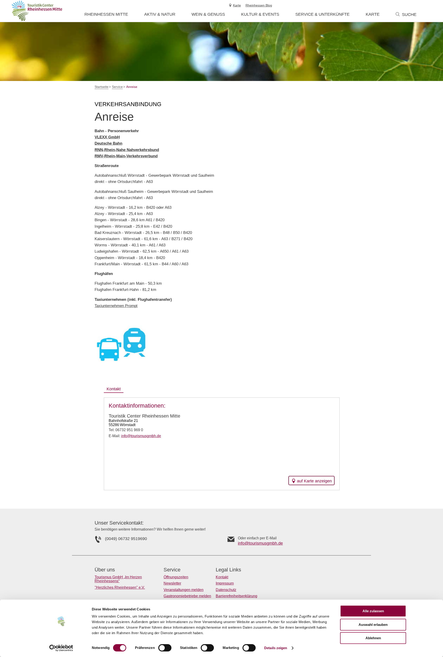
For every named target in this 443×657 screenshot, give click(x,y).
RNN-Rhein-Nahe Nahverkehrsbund (127, 150)
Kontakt (222, 577)
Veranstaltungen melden (184, 590)
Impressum (225, 583)
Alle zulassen (373, 611)
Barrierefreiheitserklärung (236, 596)
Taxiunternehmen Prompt (116, 306)
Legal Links (228, 570)
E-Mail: (135, 436)
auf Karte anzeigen (314, 481)
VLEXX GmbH (107, 137)
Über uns (105, 570)
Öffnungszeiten (176, 577)
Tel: (126, 430)
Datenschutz (226, 590)
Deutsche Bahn (108, 143)
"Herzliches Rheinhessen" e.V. (120, 587)
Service (172, 570)
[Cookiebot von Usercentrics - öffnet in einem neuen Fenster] (61, 648)
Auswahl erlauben (373, 625)
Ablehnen (373, 638)
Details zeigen (275, 648)
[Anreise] (121, 344)
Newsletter (172, 583)
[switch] (164, 647)
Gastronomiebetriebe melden (187, 596)
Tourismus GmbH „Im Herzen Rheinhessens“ (118, 579)
